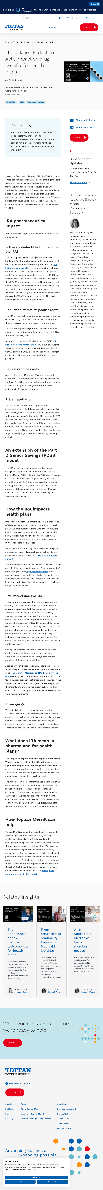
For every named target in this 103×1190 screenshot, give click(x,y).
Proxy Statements (47, 9)
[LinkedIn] (84, 120)
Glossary (9, 1119)
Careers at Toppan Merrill (32, 1114)
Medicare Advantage (35, 102)
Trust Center (63, 1123)
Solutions (9, 1104)
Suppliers (61, 1104)
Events (24, 1104)
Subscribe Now (78, 182)
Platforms (9, 1109)
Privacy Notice (64, 1114)
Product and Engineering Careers (36, 1119)
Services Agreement (66, 1109)
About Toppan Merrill (30, 1109)
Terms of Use (63, 1119)
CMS (22, 102)
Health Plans (11, 102)
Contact (87, 27)
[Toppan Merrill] (14, 27)
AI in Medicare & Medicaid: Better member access (83, 940)
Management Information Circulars (78, 9)
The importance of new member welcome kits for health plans (18, 942)
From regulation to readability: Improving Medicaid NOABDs (51, 940)
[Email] (84, 127)
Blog (7, 42)
